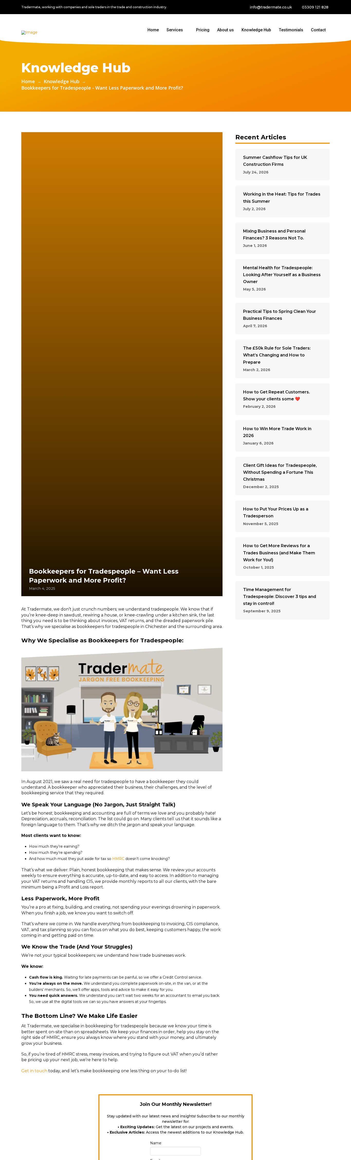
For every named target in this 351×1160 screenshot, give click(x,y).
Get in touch (34, 1070)
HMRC (118, 858)
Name (155, 1143)
